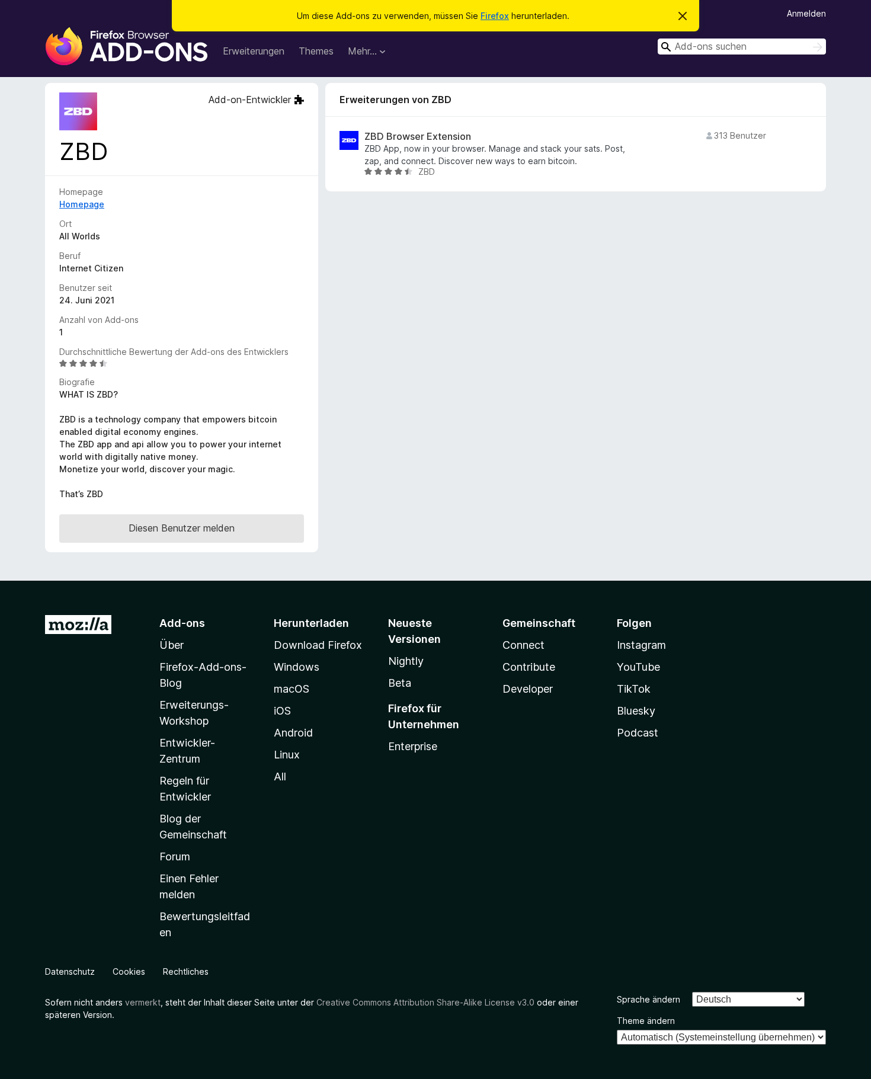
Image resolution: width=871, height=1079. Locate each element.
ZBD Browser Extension (417, 136)
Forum (174, 856)
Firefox (495, 16)
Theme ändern (646, 1021)
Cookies (129, 971)
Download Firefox (318, 645)
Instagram (641, 645)
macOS (291, 689)
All (280, 776)
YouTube (638, 667)
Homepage (81, 204)
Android (293, 732)
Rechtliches (186, 971)
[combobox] (742, 47)
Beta (399, 683)
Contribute (528, 667)
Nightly (406, 661)
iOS (282, 711)
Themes (316, 51)
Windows (296, 667)
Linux (287, 754)
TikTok (634, 689)
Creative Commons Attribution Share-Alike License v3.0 (425, 1002)
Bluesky (636, 711)
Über (171, 645)
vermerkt (143, 1002)
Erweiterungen (253, 51)
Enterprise (412, 746)
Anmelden (806, 13)
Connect (523, 645)
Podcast (637, 732)
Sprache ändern (648, 999)
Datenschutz (70, 971)
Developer (527, 689)
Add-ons (182, 623)
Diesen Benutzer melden (182, 528)
